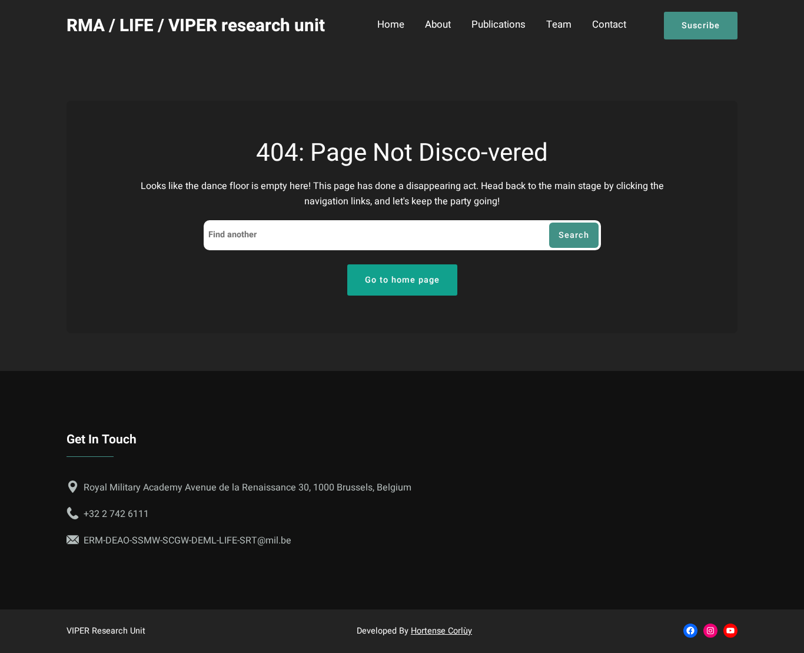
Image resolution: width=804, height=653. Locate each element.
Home (390, 25)
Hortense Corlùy (441, 631)
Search (574, 235)
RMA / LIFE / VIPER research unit (196, 25)
